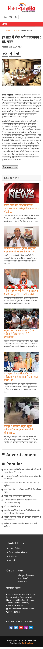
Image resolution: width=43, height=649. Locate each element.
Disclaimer (12, 556)
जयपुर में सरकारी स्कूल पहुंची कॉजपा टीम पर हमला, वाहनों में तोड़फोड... (18, 429)
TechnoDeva (27, 643)
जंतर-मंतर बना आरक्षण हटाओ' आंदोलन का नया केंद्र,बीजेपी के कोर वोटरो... (21, 208)
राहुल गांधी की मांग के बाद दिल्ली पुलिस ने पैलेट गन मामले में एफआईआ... (19, 333)
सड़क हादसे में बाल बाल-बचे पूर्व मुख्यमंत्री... (18, 496)
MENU (5, 24)
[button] (11, 628)
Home (8, 30)
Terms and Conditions (18, 552)
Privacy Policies (14, 548)
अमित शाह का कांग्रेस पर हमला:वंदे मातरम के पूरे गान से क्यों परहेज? (21, 292)
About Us (12, 560)
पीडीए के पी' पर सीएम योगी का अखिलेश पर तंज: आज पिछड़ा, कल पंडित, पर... (21, 376)
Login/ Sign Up (10, 17)
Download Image (10, 167)
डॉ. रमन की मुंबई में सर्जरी (12, 506)
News (16, 30)
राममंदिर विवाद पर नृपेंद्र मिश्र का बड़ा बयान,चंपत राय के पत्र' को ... (20, 249)
